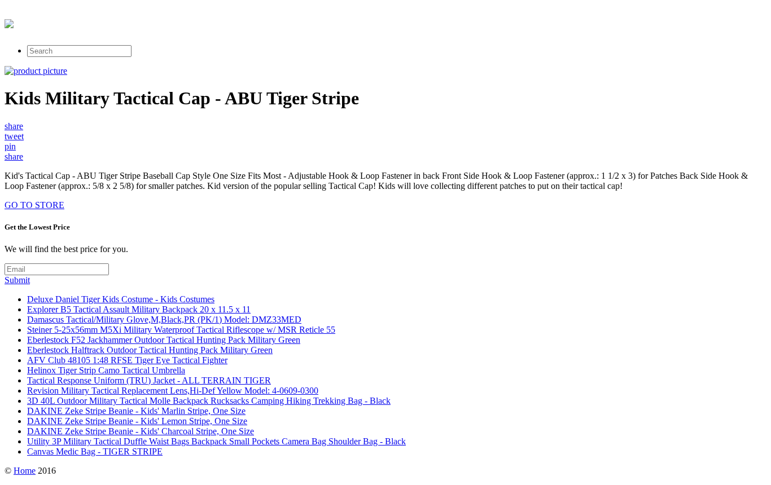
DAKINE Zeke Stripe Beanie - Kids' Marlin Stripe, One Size (136, 411)
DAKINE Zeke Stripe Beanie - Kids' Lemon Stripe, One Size (137, 421)
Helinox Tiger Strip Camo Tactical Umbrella (106, 370)
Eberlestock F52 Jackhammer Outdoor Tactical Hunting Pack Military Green (163, 340)
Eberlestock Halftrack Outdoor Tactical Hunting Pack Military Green (150, 350)
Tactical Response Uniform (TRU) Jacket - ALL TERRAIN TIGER (149, 380)
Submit (17, 280)
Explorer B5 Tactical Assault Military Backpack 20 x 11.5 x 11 (139, 309)
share (14, 126)
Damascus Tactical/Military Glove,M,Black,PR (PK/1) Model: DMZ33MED (164, 319)
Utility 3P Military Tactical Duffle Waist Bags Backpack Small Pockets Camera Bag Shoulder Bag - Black (216, 441)
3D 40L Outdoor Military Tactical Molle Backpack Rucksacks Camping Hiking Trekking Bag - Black (209, 400)
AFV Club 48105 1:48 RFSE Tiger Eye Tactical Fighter (127, 360)
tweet (14, 136)
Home (25, 470)
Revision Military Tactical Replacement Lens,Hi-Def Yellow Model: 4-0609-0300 (172, 390)
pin (10, 146)
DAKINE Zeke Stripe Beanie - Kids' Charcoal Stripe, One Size (140, 431)
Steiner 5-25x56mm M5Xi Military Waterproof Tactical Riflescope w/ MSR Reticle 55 (181, 329)
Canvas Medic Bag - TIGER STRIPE (95, 451)
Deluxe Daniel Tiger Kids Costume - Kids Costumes (120, 299)
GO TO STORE (34, 205)
